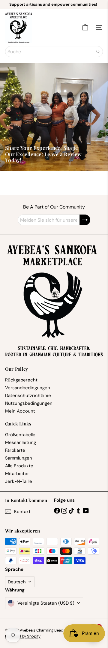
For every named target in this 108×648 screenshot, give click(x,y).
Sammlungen (18, 458)
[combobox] (54, 51)
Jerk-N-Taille (18, 481)
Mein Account (20, 411)
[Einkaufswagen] (85, 27)
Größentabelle (20, 435)
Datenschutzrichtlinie (28, 395)
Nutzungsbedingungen (28, 403)
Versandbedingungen (27, 388)
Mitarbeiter (17, 474)
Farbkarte (15, 450)
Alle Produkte (19, 466)
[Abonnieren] (85, 220)
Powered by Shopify (22, 636)
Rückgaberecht (21, 380)
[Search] (98, 51)
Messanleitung (20, 442)
